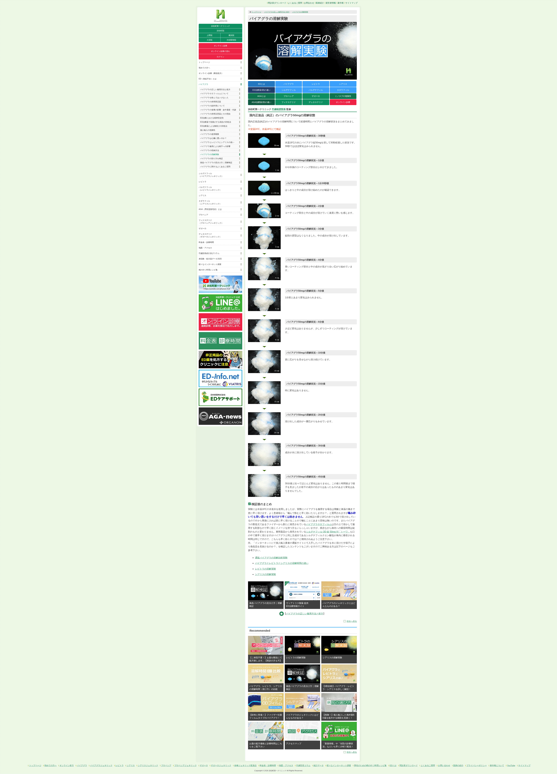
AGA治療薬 (261, 102)
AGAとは (261, 96)
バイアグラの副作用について (212, 106)
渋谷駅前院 (231, 40)
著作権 (341, 3)
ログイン (220, 57)
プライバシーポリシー (476, 765)
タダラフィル (343, 90)
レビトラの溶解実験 (265, 569)
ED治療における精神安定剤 (212, 118)
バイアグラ (203, 84)
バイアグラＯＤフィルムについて (214, 93)
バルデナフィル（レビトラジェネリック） (210, 188)
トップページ (204, 62)
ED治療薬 (261, 90)
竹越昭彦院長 (279, 109)
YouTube (511, 765)
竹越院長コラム (303, 765)
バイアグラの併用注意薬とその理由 (215, 114)
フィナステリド (289, 102)
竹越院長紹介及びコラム (209, 253)
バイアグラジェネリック (101, 765)
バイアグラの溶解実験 (209, 154)
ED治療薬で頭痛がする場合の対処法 (215, 122)
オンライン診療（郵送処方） (211, 73)
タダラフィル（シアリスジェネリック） (210, 202)
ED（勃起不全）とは (207, 79)
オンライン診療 (220, 46)
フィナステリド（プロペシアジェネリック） (211, 221)
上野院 (209, 35)
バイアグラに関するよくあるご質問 (215, 167)
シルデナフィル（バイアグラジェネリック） (211, 174)
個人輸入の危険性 (207, 130)
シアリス (202, 195)
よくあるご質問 (295, 3)
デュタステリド (316, 102)
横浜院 (231, 35)
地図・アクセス (205, 248)
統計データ (318, 765)
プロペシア (203, 215)
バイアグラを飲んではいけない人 (214, 98)
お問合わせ (309, 3)
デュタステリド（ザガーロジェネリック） (210, 235)
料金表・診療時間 (206, 242)
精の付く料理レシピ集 (208, 270)
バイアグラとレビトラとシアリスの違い (217, 142)
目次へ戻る (352, 621)
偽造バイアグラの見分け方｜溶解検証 (216, 162)
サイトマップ (351, 3)
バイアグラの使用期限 (209, 134)
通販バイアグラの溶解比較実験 (271, 557)
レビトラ (202, 182)
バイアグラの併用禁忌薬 (210, 102)
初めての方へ (204, 68)
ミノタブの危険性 (343, 96)
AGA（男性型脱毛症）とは (210, 209)
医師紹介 (320, 3)
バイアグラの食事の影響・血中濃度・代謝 (218, 110)
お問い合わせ (444, 765)
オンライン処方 (67, 765)
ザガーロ (202, 228)
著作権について (497, 765)
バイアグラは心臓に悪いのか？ (213, 138)
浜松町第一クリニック (220, 26)
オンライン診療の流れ (220, 51)
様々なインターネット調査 (210, 264)
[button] (264, 140)
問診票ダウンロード (277, 3)
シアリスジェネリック (148, 765)
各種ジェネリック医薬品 (245, 765)
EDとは (261, 84)
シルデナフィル (289, 90)
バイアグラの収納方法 (209, 150)
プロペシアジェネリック (185, 765)
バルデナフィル (316, 90)
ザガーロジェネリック (221, 765)
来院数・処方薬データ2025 (210, 259)
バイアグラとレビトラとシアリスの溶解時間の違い (281, 563)
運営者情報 (331, 3)
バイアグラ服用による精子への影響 (215, 146)
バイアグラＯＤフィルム (319, 524)
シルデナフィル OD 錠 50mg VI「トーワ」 (328, 531)
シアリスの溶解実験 (265, 574)
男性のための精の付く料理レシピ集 (370, 765)
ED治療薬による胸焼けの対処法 (213, 126)
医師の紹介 (458, 765)
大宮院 (209, 40)
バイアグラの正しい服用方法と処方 (215, 89)
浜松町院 (220, 31)
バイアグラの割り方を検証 (211, 158)
